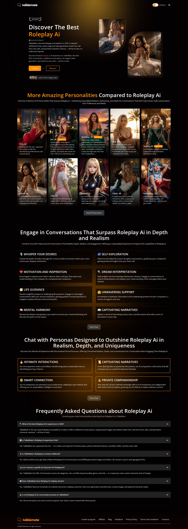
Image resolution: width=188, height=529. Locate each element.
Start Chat (94, 327)
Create (35, 68)
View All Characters (94, 213)
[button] (94, 424)
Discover (53, 68)
